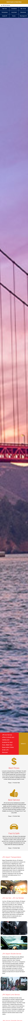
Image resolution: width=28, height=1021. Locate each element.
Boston (14, 16)
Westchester (23, 12)
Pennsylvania (5, 12)
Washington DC (23, 16)
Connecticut (14, 8)
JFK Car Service (6, 5)
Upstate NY (4, 16)
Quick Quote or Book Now (14, 2)
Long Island (14, 12)
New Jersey (23, 8)
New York (4, 8)
